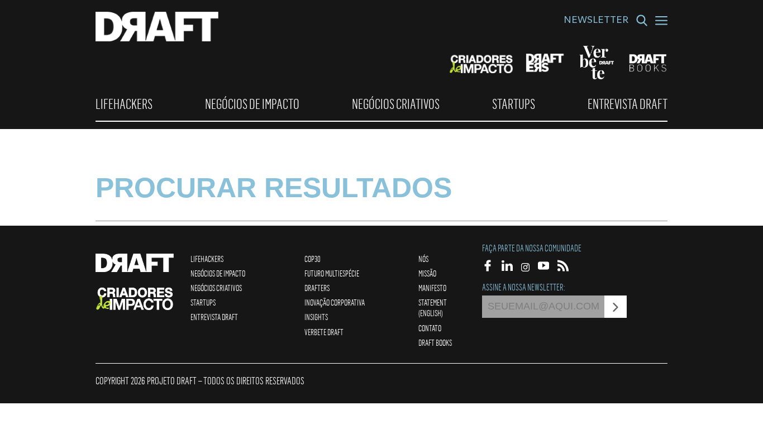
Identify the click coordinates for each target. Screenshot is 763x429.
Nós (423, 259)
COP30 (312, 259)
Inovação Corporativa (334, 302)
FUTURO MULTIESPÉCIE (331, 273)
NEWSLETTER (596, 21)
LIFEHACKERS (124, 104)
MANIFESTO (432, 288)
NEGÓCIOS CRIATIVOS (396, 104)
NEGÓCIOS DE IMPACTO (252, 104)
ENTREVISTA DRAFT (627, 104)
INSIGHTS (316, 317)
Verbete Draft (324, 332)
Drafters (317, 288)
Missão (427, 273)
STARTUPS (513, 104)
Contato (429, 328)
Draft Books (435, 342)
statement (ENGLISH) (432, 307)
